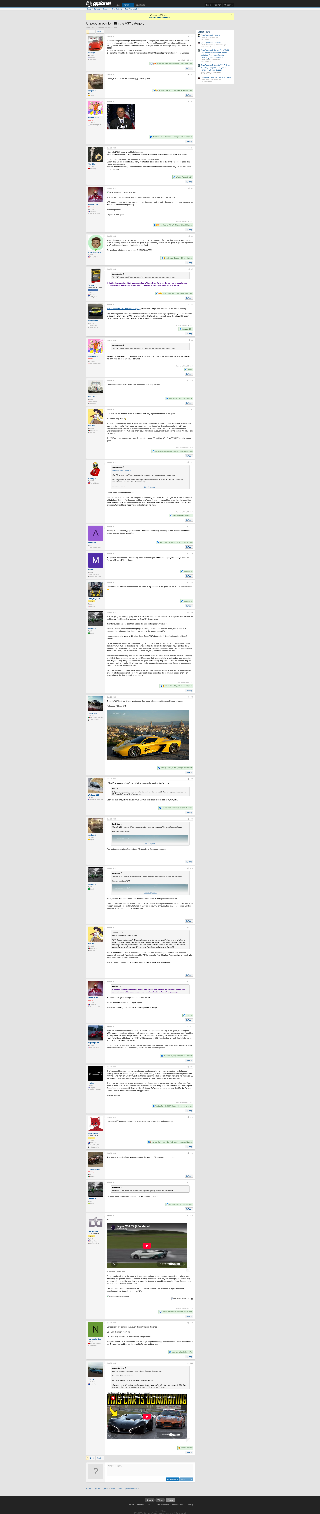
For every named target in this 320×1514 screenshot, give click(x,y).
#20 (191, 868)
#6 (192, 236)
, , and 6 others (173, 451)
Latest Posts (204, 32)
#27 (191, 1182)
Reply (190, 68)
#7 (192, 269)
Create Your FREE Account (159, 17)
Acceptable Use (178, 1505)
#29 (191, 1323)
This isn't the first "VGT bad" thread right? (123, 308)
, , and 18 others (174, 63)
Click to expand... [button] (150, 487)
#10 (191, 380)
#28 (191, 1215)
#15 (192, 582)
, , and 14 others (176, 225)
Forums (127, 5)
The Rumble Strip (206, 81)
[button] (132, 5)
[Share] (189, 36)
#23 (191, 1026)
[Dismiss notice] (231, 15)
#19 (192, 819)
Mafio (114, 788)
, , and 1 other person (173, 1106)
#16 (192, 612)
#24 (191, 1067)
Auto (171, 1500)
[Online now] (96, 250)
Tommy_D (116, 932)
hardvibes (116, 824)
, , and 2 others (172, 1142)
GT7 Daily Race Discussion (211, 43)
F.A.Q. (150, 1505)
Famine (115, 986)
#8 (192, 304)
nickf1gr (91, 27)
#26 (191, 1153)
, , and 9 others (172, 137)
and (184, 177)
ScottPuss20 (117, 1187)
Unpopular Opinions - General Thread (216, 77)
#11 (192, 409)
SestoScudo (117, 274)
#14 (191, 553)
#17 (192, 697)
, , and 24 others (175, 90)
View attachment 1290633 (121, 470)
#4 (192, 148)
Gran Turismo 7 (206, 39)
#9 (192, 340)
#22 (191, 981)
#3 (192, 101)
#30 (191, 1363)
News (118, 5)
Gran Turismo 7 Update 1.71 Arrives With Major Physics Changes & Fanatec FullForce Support (215, 67)
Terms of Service (162, 1505)
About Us (140, 1505)
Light (150, 1500)
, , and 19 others (177, 293)
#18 (192, 779)
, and (180, 398)
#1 (192, 37)
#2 (192, 75)
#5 (192, 188)
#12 (192, 462)
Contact (131, 1505)
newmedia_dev (118, 1368)
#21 (192, 927)
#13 (191, 526)
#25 (191, 1117)
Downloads (140, 5)
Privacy (190, 1505)
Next (99, 32)
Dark (161, 1500)
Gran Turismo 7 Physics (210, 35)
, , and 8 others (176, 768)
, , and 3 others (179, 258)
